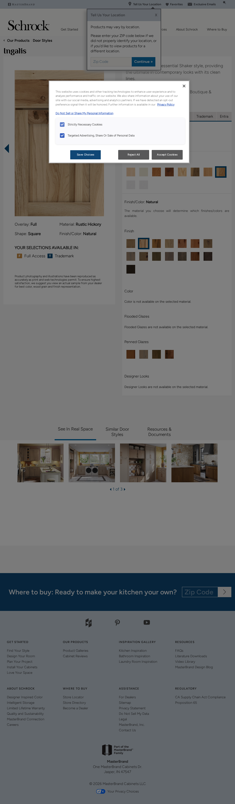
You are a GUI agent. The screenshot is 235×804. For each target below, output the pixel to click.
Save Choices (85, 154)
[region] (119, 122)
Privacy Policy (165, 104)
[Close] (184, 86)
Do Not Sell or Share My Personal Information (84, 113)
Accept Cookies (167, 154)
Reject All (134, 154)
